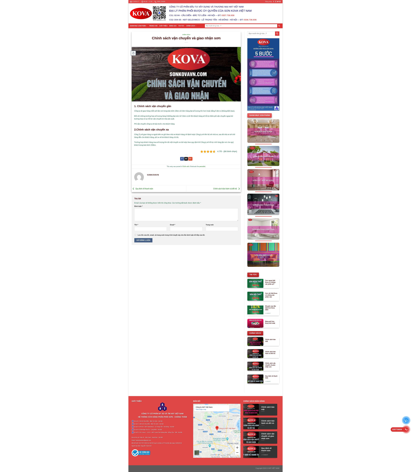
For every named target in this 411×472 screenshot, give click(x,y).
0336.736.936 (250, 20)
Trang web (210, 225)
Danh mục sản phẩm (138, 26)
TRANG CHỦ (153, 26)
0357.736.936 (228, 15)
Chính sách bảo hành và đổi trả (225, 189)
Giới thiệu (163, 26)
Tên (136, 225)
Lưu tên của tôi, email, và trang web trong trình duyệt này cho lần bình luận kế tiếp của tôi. (171, 235)
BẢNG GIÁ (172, 26)
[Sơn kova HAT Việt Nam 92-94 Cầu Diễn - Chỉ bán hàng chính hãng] (148, 13)
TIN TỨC (181, 26)
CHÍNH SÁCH (190, 26)
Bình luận (138, 206)
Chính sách (186, 34)
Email (172, 225)
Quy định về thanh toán (144, 189)
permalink (202, 166)
